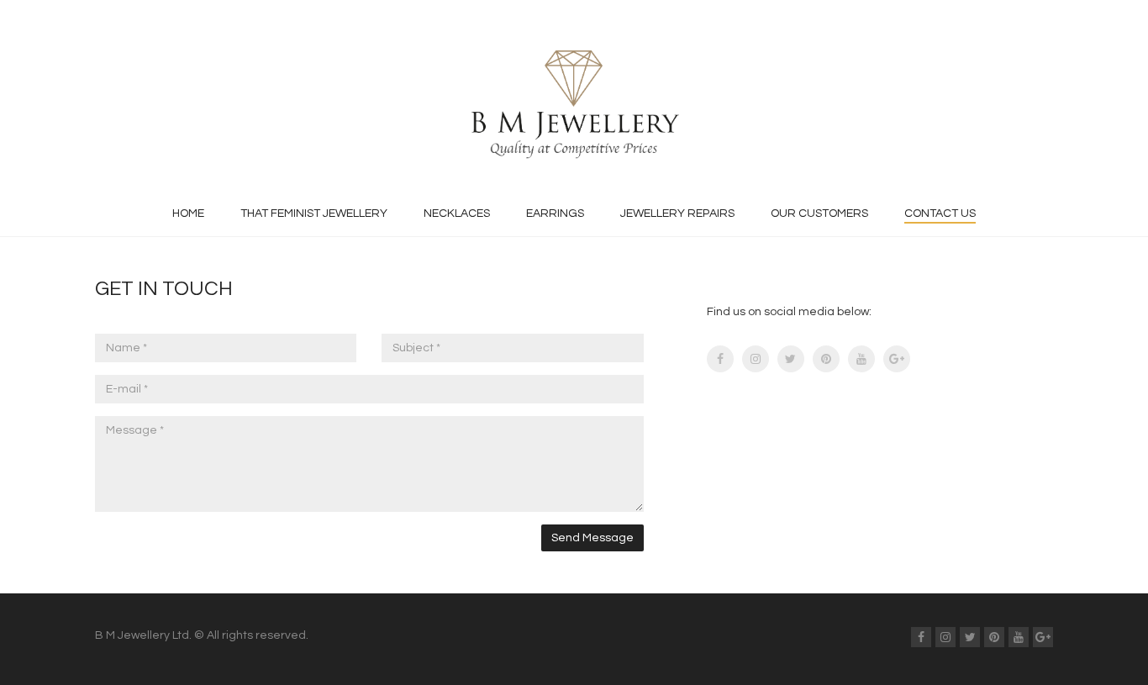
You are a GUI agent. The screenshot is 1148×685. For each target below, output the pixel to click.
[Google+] (896, 358)
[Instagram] (755, 358)
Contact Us (940, 213)
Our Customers (819, 213)
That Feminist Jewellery (313, 213)
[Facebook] (720, 358)
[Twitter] (790, 358)
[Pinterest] (826, 358)
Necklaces (457, 213)
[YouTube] (861, 358)
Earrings (555, 213)
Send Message (592, 538)
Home (188, 213)
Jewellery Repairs (677, 213)
